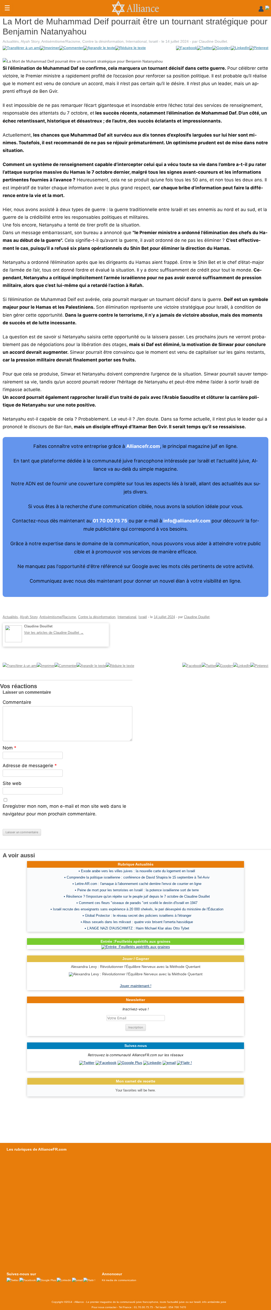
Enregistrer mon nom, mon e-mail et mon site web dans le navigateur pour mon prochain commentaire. (64, 810)
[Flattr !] (184, 1062)
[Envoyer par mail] (169, 1062)
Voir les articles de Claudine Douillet (54, 633)
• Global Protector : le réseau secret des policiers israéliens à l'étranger (137, 916)
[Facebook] (106, 1062)
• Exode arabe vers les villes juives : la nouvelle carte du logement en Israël (137, 871)
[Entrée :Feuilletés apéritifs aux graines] (135, 947)
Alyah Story (30, 41)
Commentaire (17, 702)
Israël (153, 41)
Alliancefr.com (143, 446)
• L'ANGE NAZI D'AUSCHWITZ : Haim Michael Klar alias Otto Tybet (137, 928)
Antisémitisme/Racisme (60, 41)
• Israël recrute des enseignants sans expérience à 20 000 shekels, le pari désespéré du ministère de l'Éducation (137, 909)
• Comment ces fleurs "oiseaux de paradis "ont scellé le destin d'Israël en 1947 (136, 903)
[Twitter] (86, 1062)
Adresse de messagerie (30, 765)
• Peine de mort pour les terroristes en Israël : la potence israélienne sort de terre (137, 890)
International (136, 41)
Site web (12, 783)
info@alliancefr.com (186, 520)
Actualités (11, 41)
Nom (9, 747)
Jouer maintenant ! (135, 986)
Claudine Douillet (213, 41)
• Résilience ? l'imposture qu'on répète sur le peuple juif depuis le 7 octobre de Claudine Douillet (137, 896)
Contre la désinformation (103, 41)
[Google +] (130, 1062)
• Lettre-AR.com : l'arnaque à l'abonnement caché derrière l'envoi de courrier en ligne (137, 884)
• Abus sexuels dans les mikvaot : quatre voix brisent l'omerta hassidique (137, 922)
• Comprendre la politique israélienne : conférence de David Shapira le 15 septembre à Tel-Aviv (137, 877)
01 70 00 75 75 (110, 520)
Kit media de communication (119, 1280)
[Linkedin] (152, 1062)
